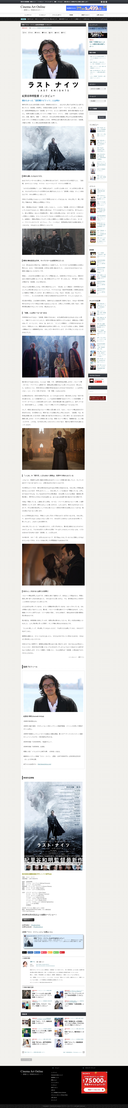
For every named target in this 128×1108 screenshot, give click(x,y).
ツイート (91, 391)
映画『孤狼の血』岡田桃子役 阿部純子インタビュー (101, 319)
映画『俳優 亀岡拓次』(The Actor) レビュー (72, 1052)
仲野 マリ (32, 961)
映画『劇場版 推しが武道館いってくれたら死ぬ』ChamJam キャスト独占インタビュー (74, 1023)
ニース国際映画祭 (47, 1018)
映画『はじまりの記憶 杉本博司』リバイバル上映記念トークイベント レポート (98, 58)
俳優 (77, 1018)
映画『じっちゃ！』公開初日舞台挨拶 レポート (101, 191)
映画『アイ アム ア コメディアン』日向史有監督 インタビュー (74, 995)
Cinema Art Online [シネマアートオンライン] (62, 1106)
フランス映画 (46, 990)
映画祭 (71, 15)
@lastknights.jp (38, 927)
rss (102, 2)
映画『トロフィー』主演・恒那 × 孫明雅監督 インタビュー (101, 177)
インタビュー (42, 15)
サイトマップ (54, 1100)
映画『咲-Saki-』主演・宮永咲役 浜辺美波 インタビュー (101, 360)
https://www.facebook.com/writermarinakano (45, 965)
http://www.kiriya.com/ (44, 764)
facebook (106, 2)
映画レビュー (76, 1000)
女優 (79, 1018)
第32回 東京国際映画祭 (72, 1002)
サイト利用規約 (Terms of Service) (58, 1092)
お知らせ (53, 1089)
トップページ (28, 15)
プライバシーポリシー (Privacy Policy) (59, 1094)
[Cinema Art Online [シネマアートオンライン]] (33, 10)
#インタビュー (103, 19)
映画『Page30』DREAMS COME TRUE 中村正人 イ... (101, 149)
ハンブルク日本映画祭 (37, 1019)
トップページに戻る (26, 1059)
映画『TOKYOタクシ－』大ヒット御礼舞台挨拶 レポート (101, 197)
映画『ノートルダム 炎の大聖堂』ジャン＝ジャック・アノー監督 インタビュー (42, 995)
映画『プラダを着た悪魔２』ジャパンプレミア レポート (101, 204)
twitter (104, 2)
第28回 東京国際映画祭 (47, 27)
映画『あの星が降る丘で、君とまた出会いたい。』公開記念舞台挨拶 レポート (98, 72)
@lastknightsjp (35, 925)
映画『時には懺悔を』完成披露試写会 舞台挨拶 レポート (101, 325)
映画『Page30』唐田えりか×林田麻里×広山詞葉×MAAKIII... (101, 129)
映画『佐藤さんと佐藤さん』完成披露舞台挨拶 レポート (101, 277)
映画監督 (39, 27)
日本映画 (71, 1000)
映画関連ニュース (55, 1077)
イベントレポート (56, 15)
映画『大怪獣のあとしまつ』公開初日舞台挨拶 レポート (97, 44)
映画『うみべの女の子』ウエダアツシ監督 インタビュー (101, 339)
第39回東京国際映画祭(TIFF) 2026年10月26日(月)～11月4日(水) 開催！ (76, 19)
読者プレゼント (86, 15)
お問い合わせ (100, 15)
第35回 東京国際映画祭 (76, 991)
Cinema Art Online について (57, 1074)
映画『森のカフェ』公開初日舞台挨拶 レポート (35, 1052)
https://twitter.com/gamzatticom (42, 964)
